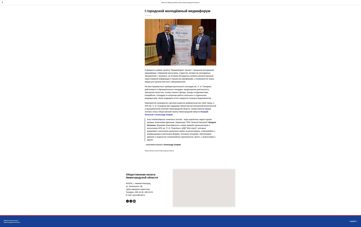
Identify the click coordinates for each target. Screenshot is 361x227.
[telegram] (130, 201)
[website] (134, 201)
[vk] (127, 201)
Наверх (353, 221)
